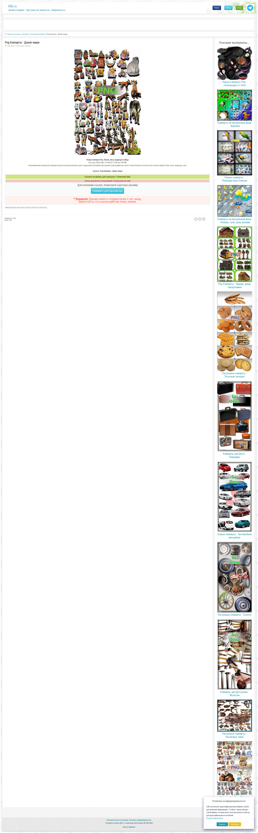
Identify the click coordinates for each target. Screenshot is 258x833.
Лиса (38, 207)
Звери (18, 207)
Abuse (125, 827)
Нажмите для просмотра (107, 190)
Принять (222, 824)
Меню (228, 8)
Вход (239, 8)
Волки (34, 207)
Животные (43, 207)
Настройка (235, 824)
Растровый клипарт (23, 46)
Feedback (131, 827)
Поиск (216, 8)
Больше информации (214, 818)
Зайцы (23, 207)
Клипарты (11, 46)
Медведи (13, 207)
